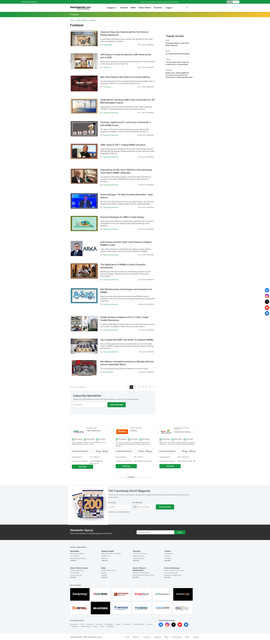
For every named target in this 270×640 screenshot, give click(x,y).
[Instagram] (267, 296)
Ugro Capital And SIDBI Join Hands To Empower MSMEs (127, 339)
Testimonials (176, 637)
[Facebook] (267, 290)
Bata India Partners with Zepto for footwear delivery (125, 77)
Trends (168, 59)
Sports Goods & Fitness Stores (143, 575)
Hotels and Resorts (77, 570)
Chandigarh (110, 626)
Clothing (167, 556)
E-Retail (104, 575)
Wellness (105, 558)
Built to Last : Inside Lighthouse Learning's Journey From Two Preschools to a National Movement (179, 75)
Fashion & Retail (81, 20)
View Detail (82, 466)
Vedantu (89, 431)
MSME (133, 8)
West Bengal (109, 624)
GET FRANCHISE (160, 2)
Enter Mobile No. (137, 502)
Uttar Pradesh (127, 624)
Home (72, 20)
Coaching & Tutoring (140, 554)
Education (124, 8)
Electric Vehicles (145, 8)
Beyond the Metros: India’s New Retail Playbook (177, 44)
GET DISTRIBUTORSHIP (172, 2)
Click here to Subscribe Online (119, 512)
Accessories (169, 554)
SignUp (179, 532)
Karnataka (90, 624)
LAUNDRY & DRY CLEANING (182, 428)
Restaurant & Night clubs (172, 575)
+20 (106, 461)
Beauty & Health (108, 551)
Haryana (149, 624)
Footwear (168, 558)
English (230, 2)
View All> (168, 560)
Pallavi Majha (107, 45)
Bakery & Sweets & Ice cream (174, 570)
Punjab (102, 626)
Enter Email (112, 502)
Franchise (169, 70)
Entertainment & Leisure (141, 573)
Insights (169, 8)
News (166, 637)
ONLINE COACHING (91, 428)
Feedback (157, 637)
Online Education (138, 558)
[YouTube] (267, 307)
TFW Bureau (107, 67)
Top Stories (158, 8)
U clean (177, 431)
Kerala (95, 626)
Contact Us (146, 637)
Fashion (168, 551)
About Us (136, 637)
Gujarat (118, 624)
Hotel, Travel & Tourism (79, 568)
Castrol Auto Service (138, 432)
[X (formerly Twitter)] (267, 302)
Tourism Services (76, 575)
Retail (167, 40)
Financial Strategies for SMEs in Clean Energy (122, 217)
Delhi (82, 624)
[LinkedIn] (267, 313)
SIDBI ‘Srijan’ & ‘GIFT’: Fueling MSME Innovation (122, 145)
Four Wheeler (74, 556)
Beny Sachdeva (108, 372)
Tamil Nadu (99, 624)
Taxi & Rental (74, 573)
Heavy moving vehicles (78, 558)
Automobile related (76, 554)
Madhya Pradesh (139, 624)
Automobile (74, 551)
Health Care (106, 556)
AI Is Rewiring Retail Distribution (178, 54)
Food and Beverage (171, 568)
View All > (73, 560)
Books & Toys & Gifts (108, 570)
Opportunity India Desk (110, 112)
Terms (187, 637)
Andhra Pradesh (85, 626)
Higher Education (139, 556)
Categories (111, 8)
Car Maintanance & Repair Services (137, 428)
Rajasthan (75, 626)
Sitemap (196, 637)
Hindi (236, 2)
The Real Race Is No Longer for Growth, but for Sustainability (177, 63)
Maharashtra (74, 624)
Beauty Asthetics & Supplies (111, 554)
